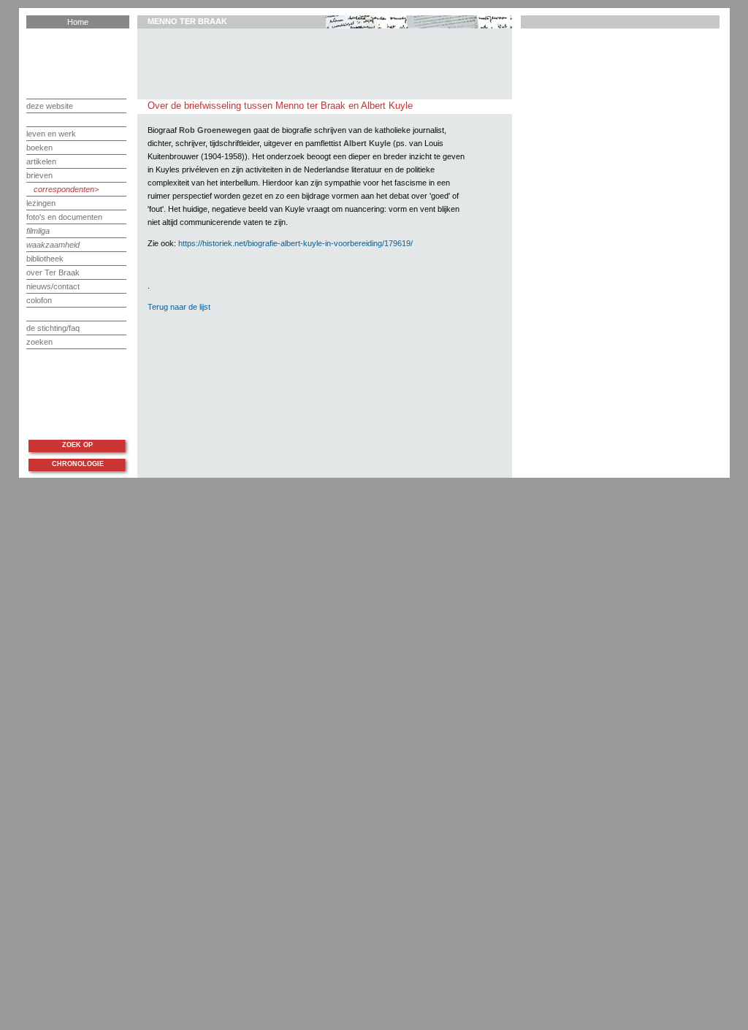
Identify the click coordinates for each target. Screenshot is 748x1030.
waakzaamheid (53, 244)
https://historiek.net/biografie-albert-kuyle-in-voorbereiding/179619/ (295, 243)
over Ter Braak (53, 272)
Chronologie (78, 464)
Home (77, 22)
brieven (39, 175)
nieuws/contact (53, 286)
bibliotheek (45, 258)
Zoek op (77, 445)
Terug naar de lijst (179, 306)
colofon (39, 300)
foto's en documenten (64, 217)
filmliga (38, 230)
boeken (39, 147)
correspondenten (64, 189)
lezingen (41, 203)
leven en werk (51, 133)
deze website (49, 106)
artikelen (41, 161)
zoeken (39, 341)
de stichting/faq (53, 328)
